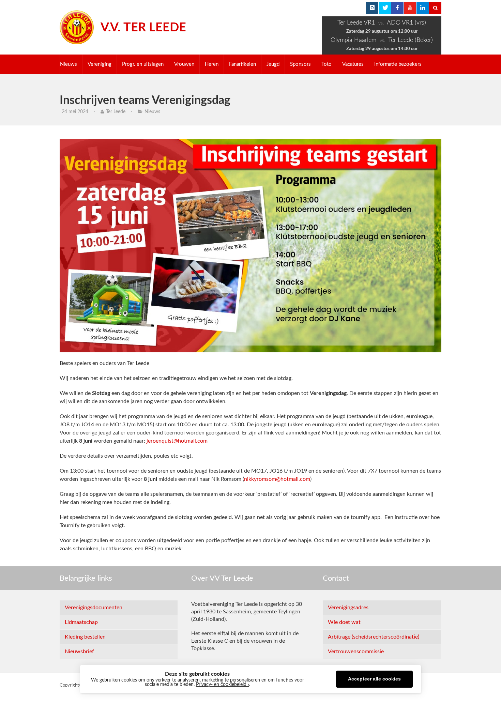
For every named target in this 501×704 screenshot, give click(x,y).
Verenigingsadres (348, 607)
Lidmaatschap (81, 622)
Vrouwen (184, 64)
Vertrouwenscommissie (356, 651)
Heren (211, 64)
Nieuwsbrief (79, 651)
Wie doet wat (344, 622)
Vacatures (353, 64)
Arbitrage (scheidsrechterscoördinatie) (373, 637)
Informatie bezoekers (398, 64)
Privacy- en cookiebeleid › (222, 684)
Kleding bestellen (85, 637)
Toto (326, 64)
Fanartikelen (242, 64)
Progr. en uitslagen (143, 64)
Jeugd (273, 64)
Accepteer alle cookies (374, 679)
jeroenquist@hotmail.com (177, 441)
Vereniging (99, 64)
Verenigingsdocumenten (93, 607)
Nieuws (68, 64)
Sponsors (300, 64)
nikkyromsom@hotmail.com (277, 479)
